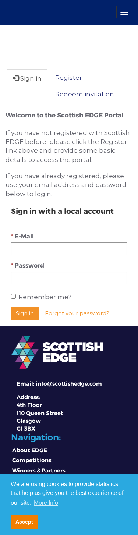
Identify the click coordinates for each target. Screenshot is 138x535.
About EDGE (29, 450)
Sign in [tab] (30, 78)
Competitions (32, 460)
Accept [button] (24, 522)
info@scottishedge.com (69, 383)
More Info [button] (46, 503)
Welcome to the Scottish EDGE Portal (64, 114)
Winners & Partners (39, 470)
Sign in (25, 313)
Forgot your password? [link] (77, 313)
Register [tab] (68, 77)
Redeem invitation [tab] (84, 94)
